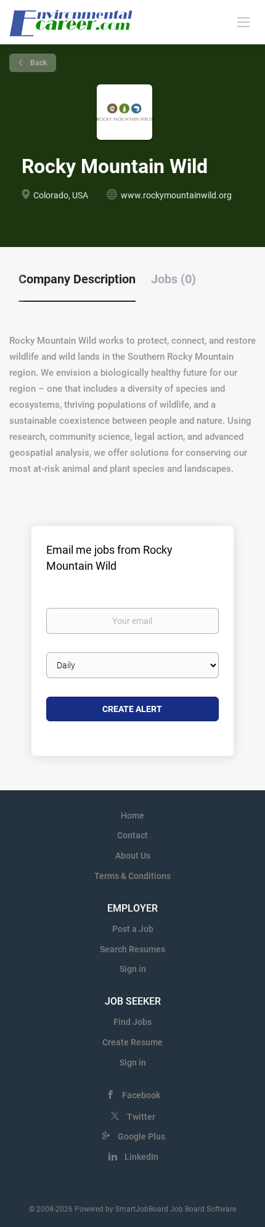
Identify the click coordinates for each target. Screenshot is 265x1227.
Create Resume (132, 1042)
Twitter (141, 1117)
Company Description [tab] (77, 279)
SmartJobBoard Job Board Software (175, 1209)
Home (132, 815)
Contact (132, 835)
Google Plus (141, 1136)
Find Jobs (132, 1022)
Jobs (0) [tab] (173, 279)
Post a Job (132, 929)
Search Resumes (132, 949)
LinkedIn (141, 1157)
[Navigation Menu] (243, 21)
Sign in (133, 969)
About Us (132, 856)
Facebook (141, 1095)
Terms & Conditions (132, 876)
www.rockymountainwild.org (176, 195)
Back (37, 63)
